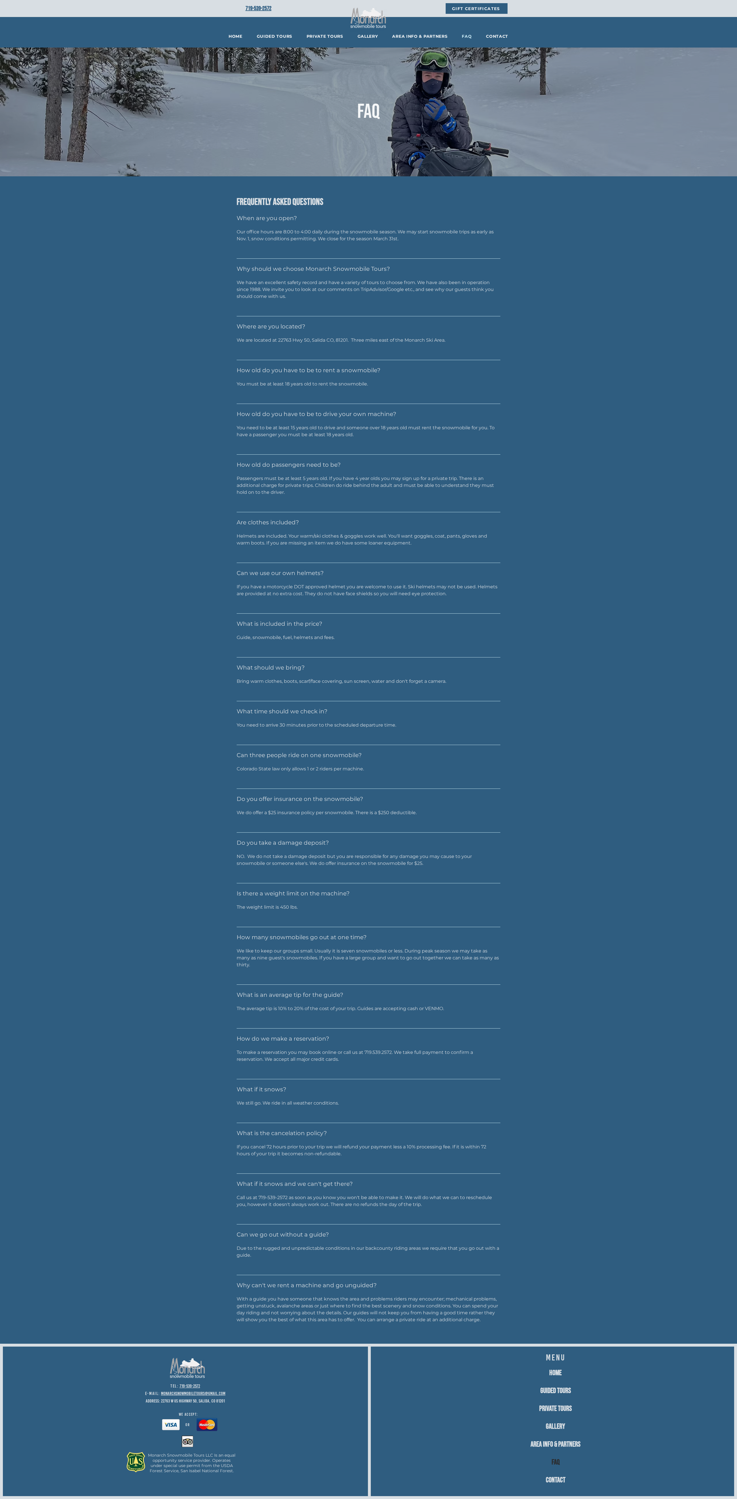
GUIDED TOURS (555, 1390)
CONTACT (555, 1480)
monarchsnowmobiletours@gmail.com (193, 1393)
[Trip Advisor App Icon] (187, 1441)
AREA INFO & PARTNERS (555, 1444)
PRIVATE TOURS (555, 1408)
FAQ (556, 1462)
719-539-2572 (190, 1386)
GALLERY (555, 1426)
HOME (555, 1372)
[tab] (368, 773)
